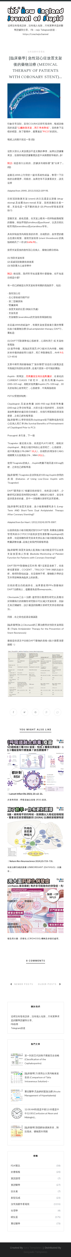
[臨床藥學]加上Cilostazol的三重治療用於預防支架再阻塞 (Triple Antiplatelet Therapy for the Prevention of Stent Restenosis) (35, 628)
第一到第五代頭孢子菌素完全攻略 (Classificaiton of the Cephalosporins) (42, 1059)
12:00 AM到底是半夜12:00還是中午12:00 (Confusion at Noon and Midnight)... (42, 1113)
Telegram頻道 (18, 1028)
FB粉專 (14, 1024)
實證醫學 (15, 1184)
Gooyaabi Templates (35, 1252)
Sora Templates (33, 1247)
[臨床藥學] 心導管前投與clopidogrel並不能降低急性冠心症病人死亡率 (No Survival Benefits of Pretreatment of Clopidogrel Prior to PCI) (35, 423)
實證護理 (15, 1178)
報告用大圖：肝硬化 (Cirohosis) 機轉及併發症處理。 (34, 938)
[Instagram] (23, 8)
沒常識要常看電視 (36, 52)
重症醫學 (15, 1223)
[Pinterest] (19, 8)
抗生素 (14, 1191)
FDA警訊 (15, 1165)
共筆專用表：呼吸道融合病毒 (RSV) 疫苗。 (27, 799)
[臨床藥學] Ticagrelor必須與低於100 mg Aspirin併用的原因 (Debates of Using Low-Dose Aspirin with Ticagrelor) (35, 478)
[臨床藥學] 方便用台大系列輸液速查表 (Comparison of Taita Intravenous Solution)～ (42, 1077)
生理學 (14, 1210)
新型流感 (15, 1197)
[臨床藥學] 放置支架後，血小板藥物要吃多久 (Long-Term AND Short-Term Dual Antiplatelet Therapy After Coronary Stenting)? (35, 510)
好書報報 (15, 1171)
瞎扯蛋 (14, 1217)
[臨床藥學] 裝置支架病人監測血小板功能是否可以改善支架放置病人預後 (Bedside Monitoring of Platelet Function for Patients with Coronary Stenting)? (35, 553)
